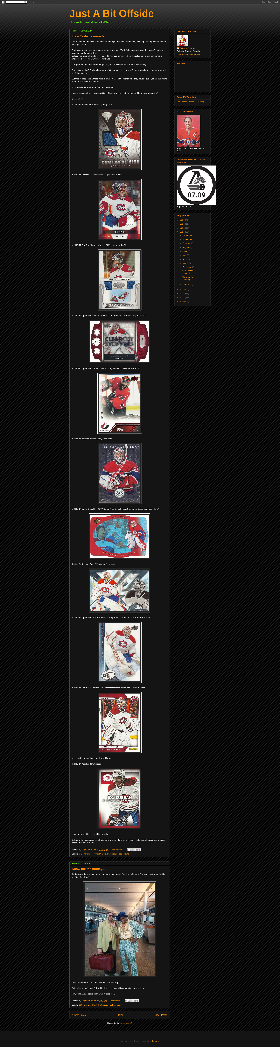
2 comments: (116, 849)
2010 (182, 301)
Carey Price (84, 854)
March (185, 263)
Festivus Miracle (98, 854)
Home (120, 1015)
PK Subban (112, 854)
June (185, 251)
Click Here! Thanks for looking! (191, 101)
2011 (182, 297)
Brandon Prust (90, 1005)
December (187, 235)
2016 (182, 224)
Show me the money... (88, 869)
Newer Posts (79, 1015)
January (186, 284)
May (184, 255)
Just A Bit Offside (111, 13)
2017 (182, 220)
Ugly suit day (115, 1005)
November (187, 239)
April (184, 259)
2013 (182, 289)
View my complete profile (188, 54)
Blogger (155, 1041)
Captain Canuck (188, 48)
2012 (182, 293)
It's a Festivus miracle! (88, 36)
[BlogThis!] (131, 849)
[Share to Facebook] (136, 849)
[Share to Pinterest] (139, 849)
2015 (182, 228)
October (186, 243)
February (186, 267)
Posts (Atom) (126, 1023)
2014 (182, 232)
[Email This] (128, 849)
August (185, 247)
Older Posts (160, 1015)
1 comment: (115, 1000)
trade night (124, 854)
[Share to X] (133, 849)
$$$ (81, 1005)
